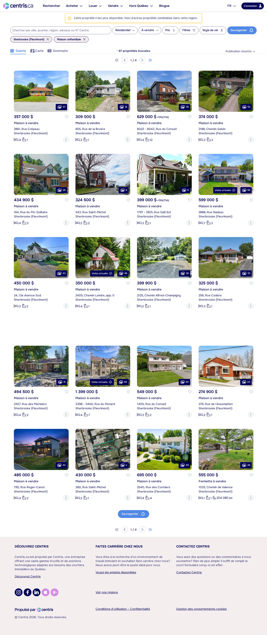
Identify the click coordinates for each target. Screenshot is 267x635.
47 (64, 106)
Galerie (21, 51)
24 (248, 381)
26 (64, 190)
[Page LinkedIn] (36, 592)
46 (248, 465)
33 (248, 273)
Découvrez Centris (32, 546)
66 (248, 190)
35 (187, 106)
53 (248, 106)
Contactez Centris (193, 546)
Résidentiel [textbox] (122, 30)
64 (187, 381)
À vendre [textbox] (148, 30)
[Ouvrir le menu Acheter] (81, 5)
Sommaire (60, 51)
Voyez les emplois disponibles (116, 572)
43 (64, 273)
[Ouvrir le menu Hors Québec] (151, 5)
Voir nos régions (107, 592)
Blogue (164, 6)
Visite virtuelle (223, 190)
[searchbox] (58, 30)
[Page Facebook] (27, 592)
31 (64, 381)
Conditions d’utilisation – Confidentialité (123, 609)
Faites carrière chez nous (119, 546)
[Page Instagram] (18, 592)
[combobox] (60, 30)
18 (126, 106)
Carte (39, 51)
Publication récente (238, 51)
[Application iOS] (45, 592)
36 (125, 273)
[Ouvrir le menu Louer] (100, 5)
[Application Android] (54, 592)
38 (187, 273)
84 (125, 381)
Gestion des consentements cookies (201, 609)
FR (229, 6)
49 (187, 465)
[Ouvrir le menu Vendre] (121, 5)
